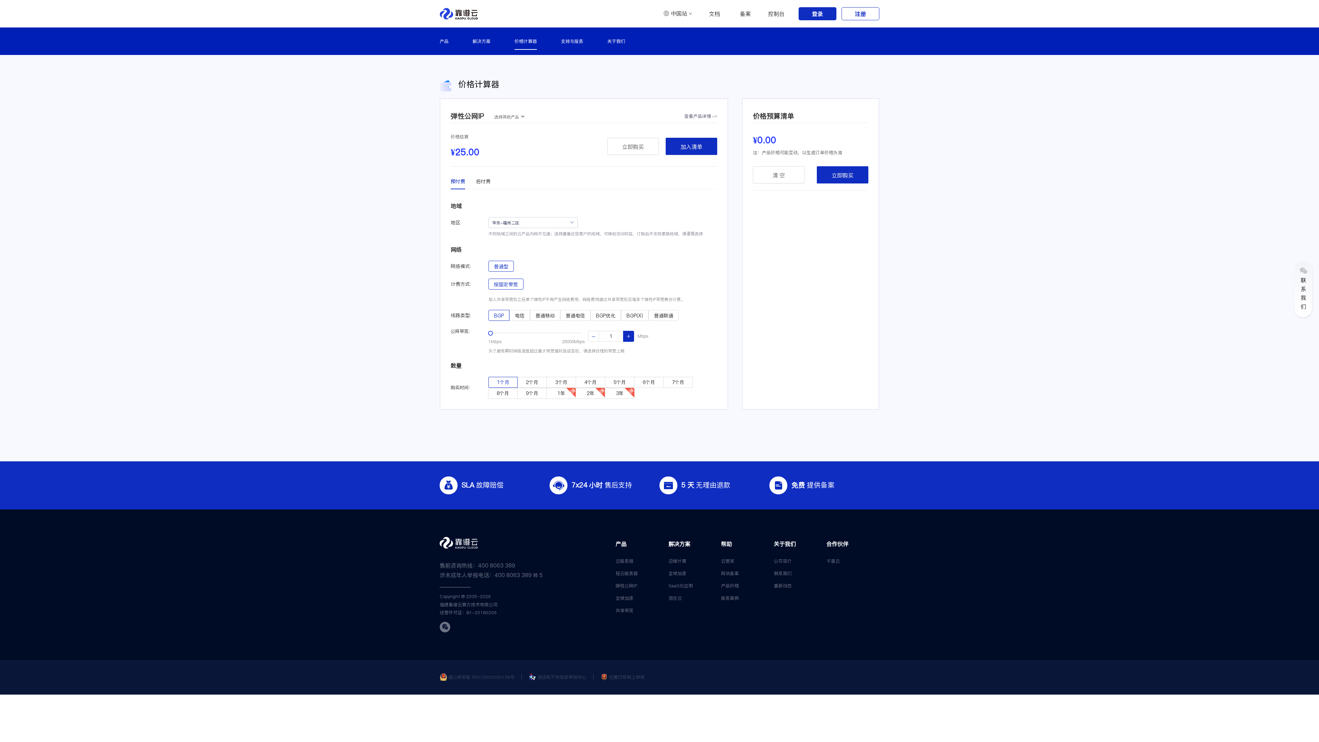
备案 (745, 14)
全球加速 (624, 598)
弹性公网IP (626, 586)
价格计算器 (526, 41)
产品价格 (730, 586)
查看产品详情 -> (700, 116)
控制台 (776, 14)
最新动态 (783, 586)
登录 (817, 14)
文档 (714, 14)
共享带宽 (624, 610)
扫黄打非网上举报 (627, 677)
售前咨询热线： (477, 565)
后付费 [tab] (483, 181)
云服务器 (624, 561)
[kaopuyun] (459, 14)
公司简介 (783, 561)
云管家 (727, 561)
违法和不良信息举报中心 (561, 677)
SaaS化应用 (680, 586)
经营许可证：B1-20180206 (468, 612)
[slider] (490, 333)
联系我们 (783, 573)
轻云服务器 (627, 573)
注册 (860, 14)
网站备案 (730, 573)
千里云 (833, 561)
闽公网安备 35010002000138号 (481, 677)
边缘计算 (677, 561)
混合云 (675, 598)
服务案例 (730, 598)
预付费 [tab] (458, 181)
